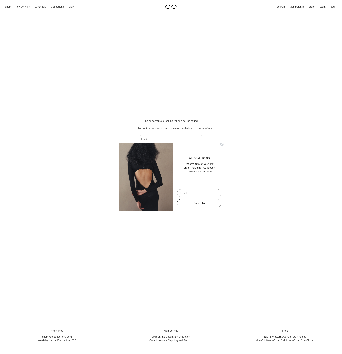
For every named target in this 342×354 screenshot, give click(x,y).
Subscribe (199, 203)
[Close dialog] (222, 144)
